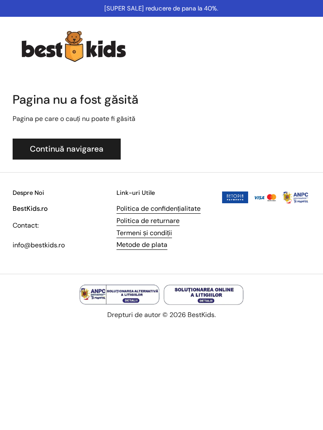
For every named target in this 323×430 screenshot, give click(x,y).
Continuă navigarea (66, 149)
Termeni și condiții (144, 232)
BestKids (201, 314)
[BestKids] (80, 46)
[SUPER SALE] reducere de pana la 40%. (161, 8)
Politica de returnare (148, 220)
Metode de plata (141, 244)
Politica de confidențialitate (158, 208)
